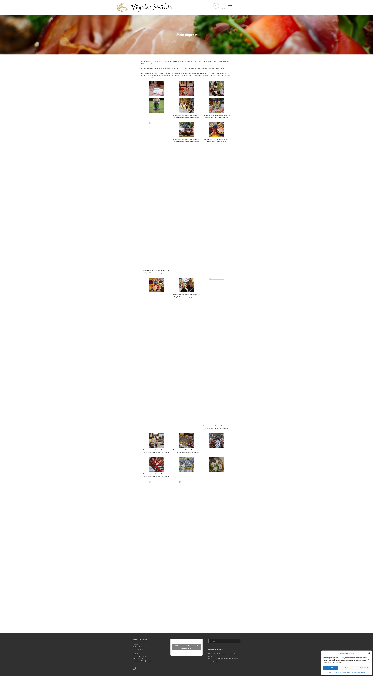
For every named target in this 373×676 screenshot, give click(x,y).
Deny (346, 668)
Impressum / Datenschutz (333, 672)
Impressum (215, 661)
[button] (369, 653)
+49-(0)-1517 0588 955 (140, 658)
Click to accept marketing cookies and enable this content (186, 647)
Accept (330, 668)
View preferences (362, 668)
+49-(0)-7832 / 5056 (139, 656)
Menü (230, 6)
